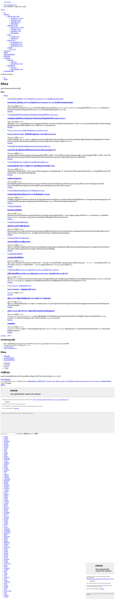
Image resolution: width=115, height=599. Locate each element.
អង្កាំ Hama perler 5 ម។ (62, 381)
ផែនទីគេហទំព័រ (41, 381)
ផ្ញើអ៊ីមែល (3, 385)
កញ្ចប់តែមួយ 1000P (16, 20)
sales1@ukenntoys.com (10, 5)
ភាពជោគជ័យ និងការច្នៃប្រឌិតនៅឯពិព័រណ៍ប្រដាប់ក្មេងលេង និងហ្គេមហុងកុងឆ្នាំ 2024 (31, 150)
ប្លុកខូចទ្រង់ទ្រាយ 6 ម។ (16, 42)
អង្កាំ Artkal (14, 62)
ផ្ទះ (4, 12)
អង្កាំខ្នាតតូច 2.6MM (12, 25)
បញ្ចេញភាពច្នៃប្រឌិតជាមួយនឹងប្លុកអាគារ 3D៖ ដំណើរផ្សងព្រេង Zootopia (28, 194)
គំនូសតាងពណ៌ (11, 65)
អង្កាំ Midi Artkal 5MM (13, 16)
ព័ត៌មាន (6, 52)
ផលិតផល (6, 14)
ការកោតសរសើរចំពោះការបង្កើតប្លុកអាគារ (18, 242)
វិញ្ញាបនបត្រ (10, 60)
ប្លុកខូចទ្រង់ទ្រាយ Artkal (17, 63)
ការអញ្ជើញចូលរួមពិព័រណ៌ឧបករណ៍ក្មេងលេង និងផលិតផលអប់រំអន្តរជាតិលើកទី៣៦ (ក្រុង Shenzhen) (36, 118)
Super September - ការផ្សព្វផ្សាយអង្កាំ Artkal (21, 289)
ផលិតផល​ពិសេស (32, 381)
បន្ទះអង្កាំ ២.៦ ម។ (15, 36)
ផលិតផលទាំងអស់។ (106, 381)
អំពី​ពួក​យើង (7, 56)
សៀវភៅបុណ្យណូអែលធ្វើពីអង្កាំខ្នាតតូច (18, 226)
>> (7, 335)
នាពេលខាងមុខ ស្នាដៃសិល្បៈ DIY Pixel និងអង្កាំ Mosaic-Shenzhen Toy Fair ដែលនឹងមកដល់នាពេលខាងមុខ (40, 102)
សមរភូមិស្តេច (11, 323)
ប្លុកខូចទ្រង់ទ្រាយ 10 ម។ (17, 46)
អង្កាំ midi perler (80, 381)
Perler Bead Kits (96, 381)
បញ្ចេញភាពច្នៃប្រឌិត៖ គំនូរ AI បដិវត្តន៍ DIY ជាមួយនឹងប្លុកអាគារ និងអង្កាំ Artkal (31, 166)
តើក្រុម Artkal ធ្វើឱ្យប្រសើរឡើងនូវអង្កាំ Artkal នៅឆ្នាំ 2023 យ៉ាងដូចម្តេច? (29, 298)
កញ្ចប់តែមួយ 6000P (16, 22)
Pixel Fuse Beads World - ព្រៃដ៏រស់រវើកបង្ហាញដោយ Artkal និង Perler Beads (31, 134)
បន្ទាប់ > (4, 335)
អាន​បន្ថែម (9, 111)
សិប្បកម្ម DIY (71, 381)
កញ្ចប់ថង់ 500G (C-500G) (17, 27)
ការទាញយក (7, 58)
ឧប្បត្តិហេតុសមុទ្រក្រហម (14, 178)
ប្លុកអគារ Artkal (11, 40)
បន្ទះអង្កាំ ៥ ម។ (14, 38)
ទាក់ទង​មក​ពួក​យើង (9, 71)
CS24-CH (13, 49)
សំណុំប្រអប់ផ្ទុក (14, 24)
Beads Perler (88, 381)
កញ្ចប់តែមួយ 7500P (16, 31)
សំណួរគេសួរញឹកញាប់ (9, 54)
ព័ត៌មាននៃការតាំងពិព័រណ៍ (14, 210)
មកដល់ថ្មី (9, 48)
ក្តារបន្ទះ (9, 35)
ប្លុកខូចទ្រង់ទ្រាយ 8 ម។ (16, 44)
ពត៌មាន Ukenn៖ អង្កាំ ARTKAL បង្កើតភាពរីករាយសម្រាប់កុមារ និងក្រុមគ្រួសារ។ (31, 311)
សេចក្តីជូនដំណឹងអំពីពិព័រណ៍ (15, 257)
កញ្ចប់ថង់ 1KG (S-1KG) (17, 18)
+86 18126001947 (9, 346)
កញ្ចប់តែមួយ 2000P (16, 29)
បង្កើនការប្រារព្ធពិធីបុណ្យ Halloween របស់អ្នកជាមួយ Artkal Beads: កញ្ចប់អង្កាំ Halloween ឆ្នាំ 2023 (37, 273)
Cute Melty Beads (50, 381)
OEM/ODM (7, 51)
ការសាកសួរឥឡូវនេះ (6, 379)
